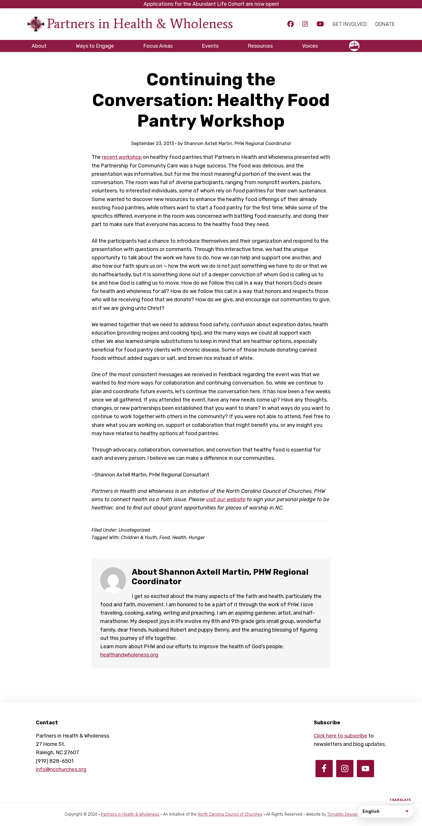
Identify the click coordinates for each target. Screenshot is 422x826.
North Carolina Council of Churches (230, 814)
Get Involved (349, 24)
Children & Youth (139, 537)
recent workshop (122, 157)
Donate (385, 24)
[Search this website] (390, 43)
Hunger (197, 537)
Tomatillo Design (342, 814)
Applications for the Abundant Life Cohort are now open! (211, 4)
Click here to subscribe (340, 736)
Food (164, 537)
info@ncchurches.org (61, 769)
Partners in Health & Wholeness (140, 23)
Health (179, 537)
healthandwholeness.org (129, 655)
